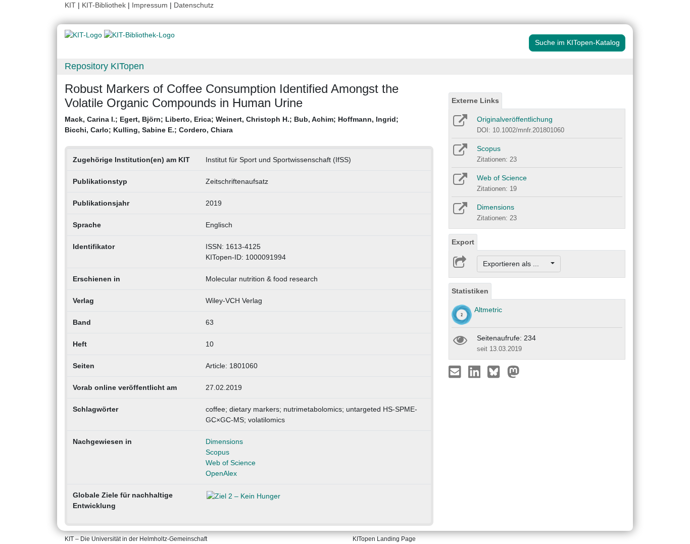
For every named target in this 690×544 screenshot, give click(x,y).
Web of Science (231, 463)
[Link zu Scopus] (459, 153)
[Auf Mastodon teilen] (513, 371)
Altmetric (488, 310)
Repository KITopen (104, 66)
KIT (70, 5)
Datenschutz (194, 5)
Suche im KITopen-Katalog (577, 42)
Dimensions (224, 441)
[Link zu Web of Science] (459, 182)
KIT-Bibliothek (105, 5)
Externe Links (475, 100)
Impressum (150, 5)
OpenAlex (221, 473)
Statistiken (470, 291)
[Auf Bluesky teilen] (496, 371)
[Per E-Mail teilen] (456, 371)
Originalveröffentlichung (515, 119)
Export (463, 242)
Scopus (217, 452)
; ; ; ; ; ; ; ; (232, 124)
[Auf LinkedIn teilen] (475, 371)
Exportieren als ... (516, 264)
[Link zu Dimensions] (459, 212)
